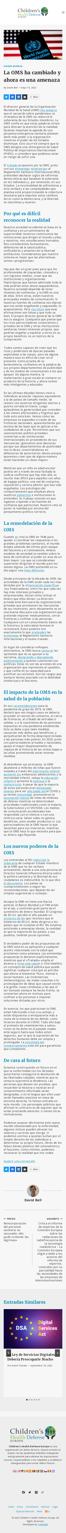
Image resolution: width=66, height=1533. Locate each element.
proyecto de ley (14, 918)
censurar (47, 650)
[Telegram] (42, 1492)
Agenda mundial (13, 66)
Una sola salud (29, 963)
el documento (13, 883)
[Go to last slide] (8, 1353)
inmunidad (24, 794)
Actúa (20, 1506)
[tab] (27, 1400)
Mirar (39, 1511)
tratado (12, 165)
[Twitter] (30, 1492)
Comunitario (31, 1506)
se (16, 537)
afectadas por (36, 791)
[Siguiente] (57, 1353)
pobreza (39, 781)
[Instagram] (36, 1492)
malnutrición (12, 784)
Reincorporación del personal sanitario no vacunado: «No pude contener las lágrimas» (16, 1229)
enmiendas (22, 169)
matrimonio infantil (46, 771)
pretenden (39, 632)
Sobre (11, 1506)
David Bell (12, 87)
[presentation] (33, 1329)
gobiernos (24, 495)
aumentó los (12, 774)
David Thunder (19, 1365)
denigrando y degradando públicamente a (28, 658)
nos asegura (48, 110)
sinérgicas (39, 169)
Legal (55, 1506)
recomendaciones (25, 706)
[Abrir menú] (63, 12)
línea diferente (34, 570)
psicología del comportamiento (24, 1043)
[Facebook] (23, 1492)
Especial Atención (25, 1511)
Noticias (45, 1506)
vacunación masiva (16, 798)
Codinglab (43, 1524)
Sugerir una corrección (19, 1161)
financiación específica (42, 585)
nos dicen (37, 309)
